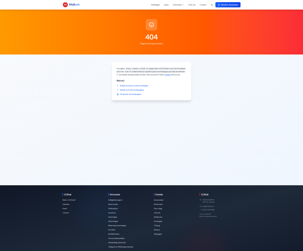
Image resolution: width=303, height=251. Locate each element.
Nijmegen (158, 234)
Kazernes (112, 213)
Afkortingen (113, 221)
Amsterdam (158, 200)
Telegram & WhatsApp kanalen (120, 247)
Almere (157, 230)
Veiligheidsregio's (115, 200)
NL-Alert (111, 230)
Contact (203, 5)
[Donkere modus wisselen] (212, 4)
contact (167, 74)
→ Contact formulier (207, 210)
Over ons (192, 5)
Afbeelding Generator (117, 242)
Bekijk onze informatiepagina (132, 90)
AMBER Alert (113, 234)
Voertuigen (112, 217)
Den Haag (158, 208)
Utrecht (157, 213)
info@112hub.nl (208, 206)
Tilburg (157, 225)
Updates (65, 204)
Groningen (158, 221)
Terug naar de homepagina (130, 94)
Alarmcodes (113, 204)
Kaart (166, 5)
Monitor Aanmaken (229, 5)
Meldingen (155, 5)
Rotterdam (158, 204)
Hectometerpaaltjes (116, 238)
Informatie (177, 5)
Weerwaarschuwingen (117, 225)
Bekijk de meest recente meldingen (134, 85)
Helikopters (113, 208)
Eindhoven (158, 217)
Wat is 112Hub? (69, 200)
